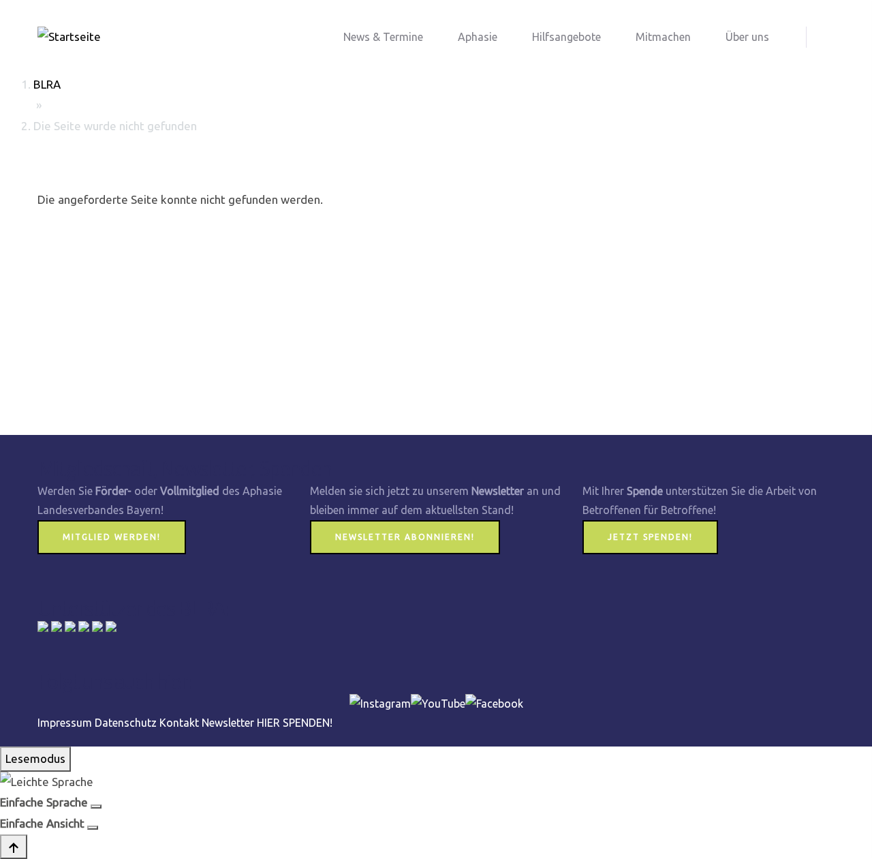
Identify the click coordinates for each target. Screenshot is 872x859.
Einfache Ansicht (42, 823)
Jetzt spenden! (650, 536)
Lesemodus (35, 758)
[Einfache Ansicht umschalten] (92, 828)
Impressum (64, 723)
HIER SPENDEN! (294, 723)
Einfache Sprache (44, 802)
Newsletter (228, 723)
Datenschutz (126, 723)
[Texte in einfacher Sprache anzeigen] (96, 806)
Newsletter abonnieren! (405, 536)
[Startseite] (69, 37)
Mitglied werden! (112, 536)
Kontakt (179, 723)
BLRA (47, 84)
